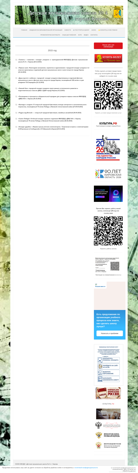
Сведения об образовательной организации (45, 30)
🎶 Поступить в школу (81, 30)
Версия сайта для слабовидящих (108, 46)
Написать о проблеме (109, 333)
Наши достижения (69, 35)
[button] (52, 61)
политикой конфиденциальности (86, 467)
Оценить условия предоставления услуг (108, 113)
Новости (67, 30)
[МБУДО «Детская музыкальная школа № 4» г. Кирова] (69, 24)
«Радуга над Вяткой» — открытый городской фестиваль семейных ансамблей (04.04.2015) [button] (49, 113)
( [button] (51, 80)
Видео (86, 35)
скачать (118, 275)
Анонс (93, 30)
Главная (24, 30)
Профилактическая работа (50, 35)
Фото (80, 35)
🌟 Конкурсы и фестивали (107, 30)
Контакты (94, 35)
